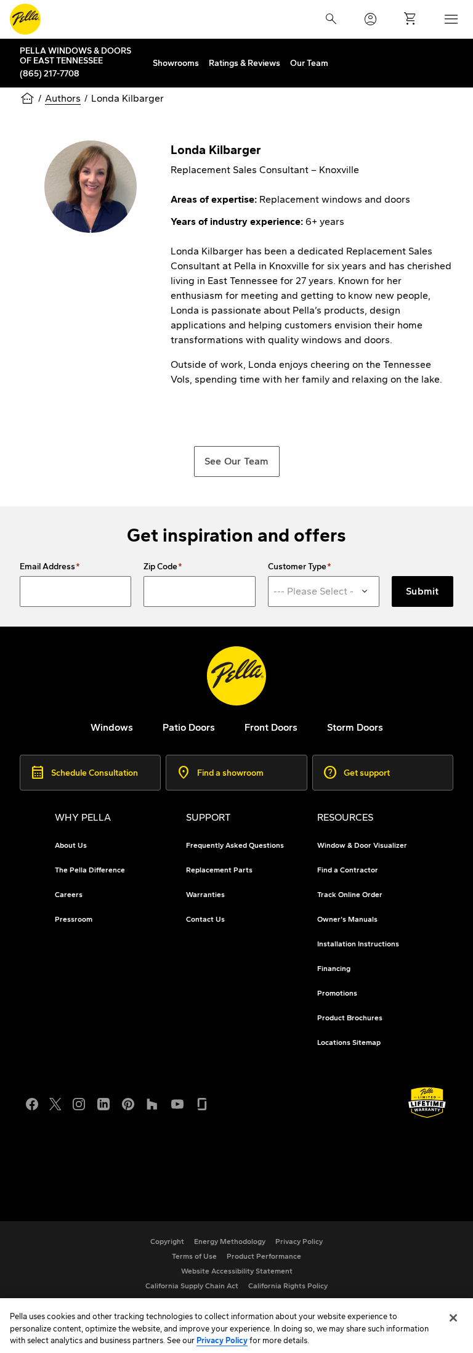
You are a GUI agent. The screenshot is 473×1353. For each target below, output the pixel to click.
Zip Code (160, 567)
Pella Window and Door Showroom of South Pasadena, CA (175, 1186)
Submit (422, 591)
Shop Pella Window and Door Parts (123, 1171)
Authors (63, 98)
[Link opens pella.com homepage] (236, 675)
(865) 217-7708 (49, 73)
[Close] (453, 1317)
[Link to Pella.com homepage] (25, 19)
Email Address (47, 567)
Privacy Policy (222, 1340)
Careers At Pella (80, 1157)
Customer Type (297, 567)
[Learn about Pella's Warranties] (427, 1102)
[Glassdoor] (202, 1102)
